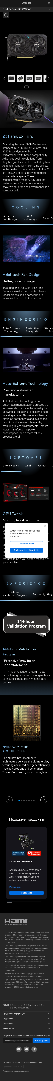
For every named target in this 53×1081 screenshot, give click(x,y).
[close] (45, 526)
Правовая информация (12, 1067)
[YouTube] (19, 1049)
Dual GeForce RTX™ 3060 (17, 9)
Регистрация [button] (41, 1040)
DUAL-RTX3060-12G (20, 1008)
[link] (26, 3)
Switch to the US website (26, 550)
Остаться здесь (26, 543)
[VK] (26, 1049)
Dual (43, 1005)
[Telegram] (34, 1049)
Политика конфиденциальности (16, 1071)
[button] (4, 3)
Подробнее (26, 893)
